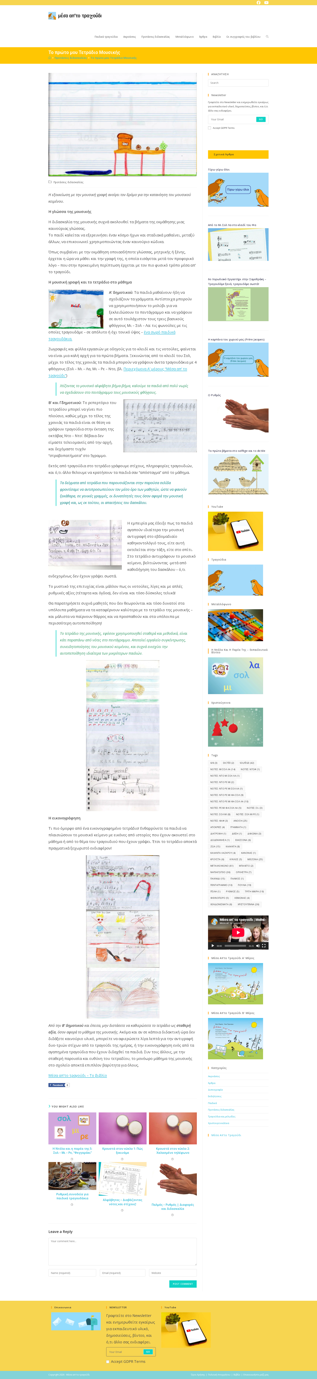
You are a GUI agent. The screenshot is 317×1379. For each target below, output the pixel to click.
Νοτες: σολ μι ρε (247, 814)
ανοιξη (240, 820)
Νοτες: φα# (219, 820)
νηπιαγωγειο (220, 872)
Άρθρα (211, 1083)
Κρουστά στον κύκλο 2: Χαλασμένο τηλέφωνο (173, 1151)
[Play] (213, 946)
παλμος (237, 878)
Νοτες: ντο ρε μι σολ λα (226, 788)
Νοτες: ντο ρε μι (222, 782)
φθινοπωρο (219, 897)
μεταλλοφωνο (221, 865)
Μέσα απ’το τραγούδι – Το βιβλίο (77, 1075)
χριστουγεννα (248, 904)
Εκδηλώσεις (214, 1096)
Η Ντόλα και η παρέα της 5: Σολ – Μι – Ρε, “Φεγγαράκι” (72, 1151)
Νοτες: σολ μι (220, 814)
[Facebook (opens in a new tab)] (258, 3)
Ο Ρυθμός (214, 395)
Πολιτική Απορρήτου (219, 1374)
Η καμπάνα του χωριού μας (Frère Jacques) (236, 339)
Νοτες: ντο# (250, 769)
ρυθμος (232, 891)
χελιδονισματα (221, 904)
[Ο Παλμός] (123, 1128)
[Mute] (258, 946)
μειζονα (255, 859)
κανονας (248, 852)
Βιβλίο (237, 1374)
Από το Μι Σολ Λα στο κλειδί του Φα (232, 225)
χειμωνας (241, 897)
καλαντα (233, 846)
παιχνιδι (217, 878)
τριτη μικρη (254, 891)
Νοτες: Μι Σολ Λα (222, 769)
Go (261, 119)
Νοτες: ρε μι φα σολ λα (225, 807)
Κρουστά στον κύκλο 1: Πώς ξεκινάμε (122, 1151)
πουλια (244, 885)
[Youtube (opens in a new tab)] (265, 3)
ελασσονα (243, 840)
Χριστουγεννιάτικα (218, 1123)
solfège (247, 762)
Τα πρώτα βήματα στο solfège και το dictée (236, 451)
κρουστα (217, 859)
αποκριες (217, 827)
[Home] (49, 58)
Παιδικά (212, 1103)
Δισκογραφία (215, 1089)
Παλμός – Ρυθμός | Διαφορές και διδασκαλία (173, 1207)
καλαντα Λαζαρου (223, 852)
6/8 (213, 762)
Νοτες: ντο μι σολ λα (225, 775)
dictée (228, 762)
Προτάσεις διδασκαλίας (68, 182)
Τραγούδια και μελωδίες (221, 1116)
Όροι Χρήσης (198, 1374)
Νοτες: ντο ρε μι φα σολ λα (229, 801)
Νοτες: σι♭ (254, 807)
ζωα (215, 846)
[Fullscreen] (264, 946)
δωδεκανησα (220, 840)
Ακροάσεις (214, 1076)
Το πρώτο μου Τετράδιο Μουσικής (114, 58)
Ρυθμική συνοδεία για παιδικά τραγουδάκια (72, 1196)
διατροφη (218, 833)
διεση (237, 833)
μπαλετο (246, 865)
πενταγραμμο (221, 885)
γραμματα (238, 827)
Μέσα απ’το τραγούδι (226, 1135)
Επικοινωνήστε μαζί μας (256, 1374)
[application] (238, 932)
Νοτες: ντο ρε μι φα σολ (226, 795)
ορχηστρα (243, 872)
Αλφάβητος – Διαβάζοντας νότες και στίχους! (122, 1202)
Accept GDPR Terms (224, 128)
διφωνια (254, 833)
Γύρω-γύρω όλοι (219, 169)
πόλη (215, 891)
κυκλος (236, 859)
